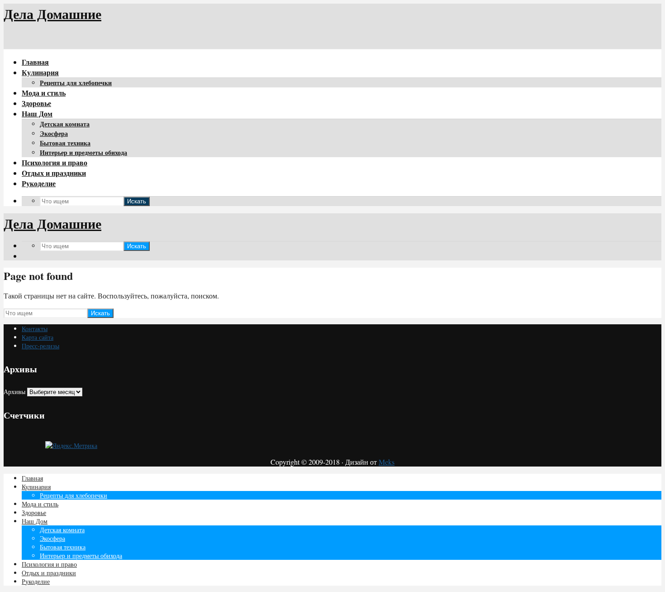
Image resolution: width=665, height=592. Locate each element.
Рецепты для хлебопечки (76, 82)
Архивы (14, 391)
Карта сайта (37, 337)
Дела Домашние (52, 14)
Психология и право (54, 162)
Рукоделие (39, 183)
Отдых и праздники (54, 173)
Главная (35, 62)
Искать (136, 201)
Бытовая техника (65, 143)
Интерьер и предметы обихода (83, 152)
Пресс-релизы (40, 346)
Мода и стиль (44, 92)
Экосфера (54, 133)
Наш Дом (37, 113)
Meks (386, 462)
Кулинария (40, 72)
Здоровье (36, 103)
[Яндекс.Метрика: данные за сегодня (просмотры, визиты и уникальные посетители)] (71, 445)
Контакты (35, 328)
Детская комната (65, 124)
